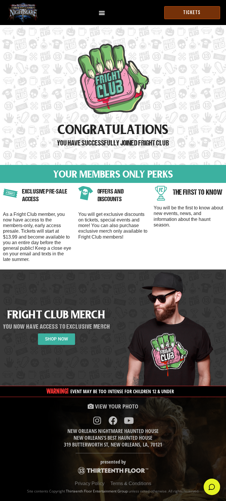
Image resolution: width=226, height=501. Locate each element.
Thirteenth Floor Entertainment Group (97, 491)
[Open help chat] (212, 487)
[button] (102, 12)
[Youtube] (129, 420)
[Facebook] (113, 420)
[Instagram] (97, 420)
